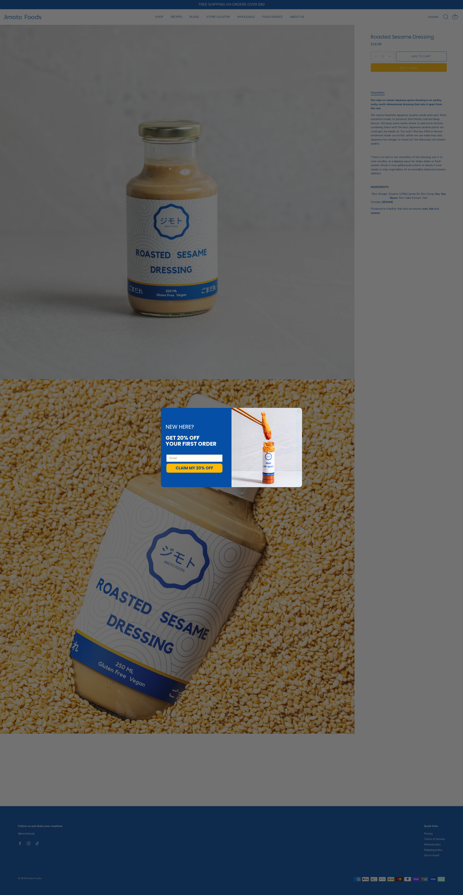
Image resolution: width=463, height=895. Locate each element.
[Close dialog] (299, 411)
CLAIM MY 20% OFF (194, 468)
